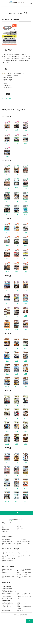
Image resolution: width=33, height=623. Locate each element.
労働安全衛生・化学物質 (8, 566)
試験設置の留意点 (6, 610)
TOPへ (30, 621)
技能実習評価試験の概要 (7, 603)
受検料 (18, 605)
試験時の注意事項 (6, 605)
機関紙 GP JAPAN (6, 582)
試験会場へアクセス (6, 606)
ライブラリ (20, 582)
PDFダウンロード (6, 98)
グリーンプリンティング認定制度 (10, 549)
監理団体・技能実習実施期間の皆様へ (24, 607)
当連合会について (6, 523)
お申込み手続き (21, 610)
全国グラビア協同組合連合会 (20, 615)
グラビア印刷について (7, 536)
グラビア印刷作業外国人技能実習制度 (7, 587)
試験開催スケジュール (22, 603)
